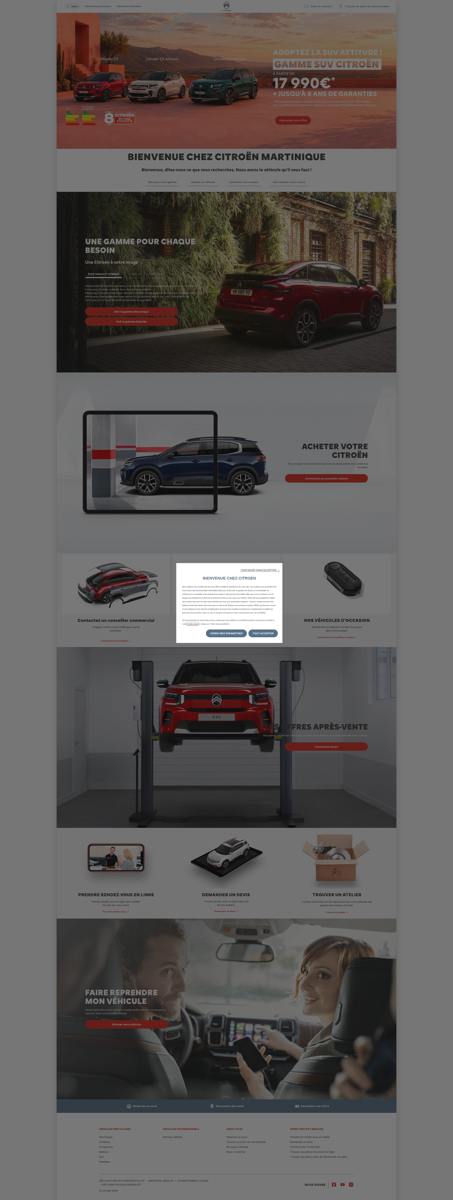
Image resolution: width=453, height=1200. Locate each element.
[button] (260, 570)
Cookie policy (192, 624)
